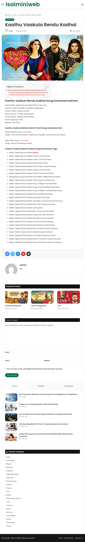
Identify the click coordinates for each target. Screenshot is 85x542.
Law (7, 502)
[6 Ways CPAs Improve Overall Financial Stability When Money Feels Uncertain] (11, 437)
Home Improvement (13, 498)
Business (9, 467)
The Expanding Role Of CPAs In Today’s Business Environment (43, 424)
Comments (69, 386)
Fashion (9, 484)
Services (9, 512)
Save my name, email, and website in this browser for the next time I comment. (35, 369)
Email (7, 360)
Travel (8, 526)
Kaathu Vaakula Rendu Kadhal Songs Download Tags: (28, 95)
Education (10, 478)
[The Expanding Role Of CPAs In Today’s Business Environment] (11, 427)
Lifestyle (9, 505)
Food (8, 491)
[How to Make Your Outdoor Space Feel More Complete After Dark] (11, 417)
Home (8, 15)
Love (59, 306)
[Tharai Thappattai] (42, 297)
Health (8, 495)
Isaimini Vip (16, 15)
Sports (8, 519)
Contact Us (79, 538)
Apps (8, 457)
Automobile (10, 460)
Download (27, 132)
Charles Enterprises (13, 306)
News (8, 509)
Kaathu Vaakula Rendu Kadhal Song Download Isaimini (27, 90)
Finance (9, 488)
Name (7, 352)
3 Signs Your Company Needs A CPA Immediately (38, 404)
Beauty (9, 464)
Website (47, 360)
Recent (14, 386)
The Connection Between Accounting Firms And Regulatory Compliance (48, 394)
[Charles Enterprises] (16, 297)
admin (11, 31)
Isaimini (32, 538)
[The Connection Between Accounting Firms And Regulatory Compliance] (11, 397)
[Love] (68, 297)
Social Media (10, 516)
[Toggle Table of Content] (45, 87)
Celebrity (9, 471)
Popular (41, 386)
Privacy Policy (68, 538)
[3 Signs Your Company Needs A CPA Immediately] (11, 407)
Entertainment (11, 481)
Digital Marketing (12, 474)
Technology (10, 522)
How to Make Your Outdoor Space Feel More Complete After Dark (45, 414)
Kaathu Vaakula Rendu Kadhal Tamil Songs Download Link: (29, 92)
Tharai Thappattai (38, 306)
